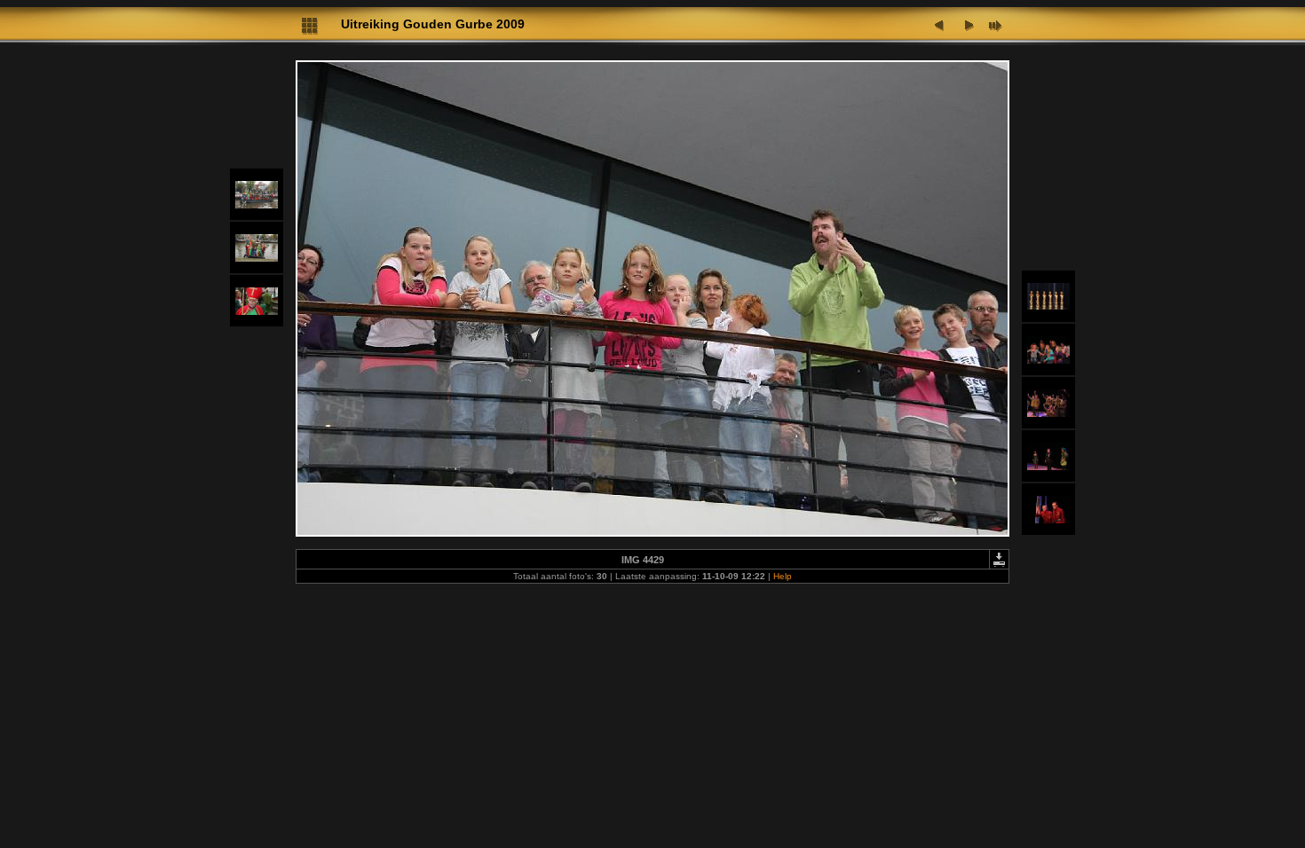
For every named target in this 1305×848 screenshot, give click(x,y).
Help (782, 576)
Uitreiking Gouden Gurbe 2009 (433, 24)
